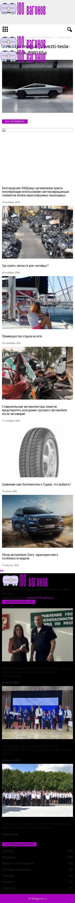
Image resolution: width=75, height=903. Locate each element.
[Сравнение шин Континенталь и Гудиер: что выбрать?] (37, 450)
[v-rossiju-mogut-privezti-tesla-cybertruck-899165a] (37, 86)
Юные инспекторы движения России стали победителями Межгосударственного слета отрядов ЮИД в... (36, 749)
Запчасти (8, 882)
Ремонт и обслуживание (18, 863)
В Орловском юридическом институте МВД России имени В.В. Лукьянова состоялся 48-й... (35, 825)
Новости (7, 851)
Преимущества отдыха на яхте (22, 336)
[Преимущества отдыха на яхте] (37, 302)
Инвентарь (9, 888)
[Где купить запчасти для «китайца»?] (37, 232)
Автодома (8, 857)
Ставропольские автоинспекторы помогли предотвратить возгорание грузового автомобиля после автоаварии (34, 410)
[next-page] (3, 570)
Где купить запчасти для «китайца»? (25, 266)
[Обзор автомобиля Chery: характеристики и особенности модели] (37, 521)
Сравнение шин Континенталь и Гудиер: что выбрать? (36, 484)
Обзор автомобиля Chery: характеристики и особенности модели (30, 556)
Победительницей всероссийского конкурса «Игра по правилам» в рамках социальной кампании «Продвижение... (37, 672)
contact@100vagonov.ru (40, 597)
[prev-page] (1, 570)
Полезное (8, 876)
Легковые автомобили (16, 869)
